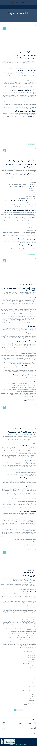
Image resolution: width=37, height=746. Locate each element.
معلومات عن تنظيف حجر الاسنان (26, 52)
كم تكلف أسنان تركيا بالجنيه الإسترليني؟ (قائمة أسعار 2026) (27, 723)
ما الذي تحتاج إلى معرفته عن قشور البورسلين (22, 161)
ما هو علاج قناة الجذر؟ (33, 728)
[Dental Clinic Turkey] (18, 2)
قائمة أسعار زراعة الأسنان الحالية (25, 284)
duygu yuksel (29, 282)
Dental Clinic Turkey (18, 744)
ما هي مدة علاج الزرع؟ (32, 733)
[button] (2, 742)
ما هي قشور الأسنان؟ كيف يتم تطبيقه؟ (24, 428)
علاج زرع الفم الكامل (29, 572)
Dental (33, 282)
